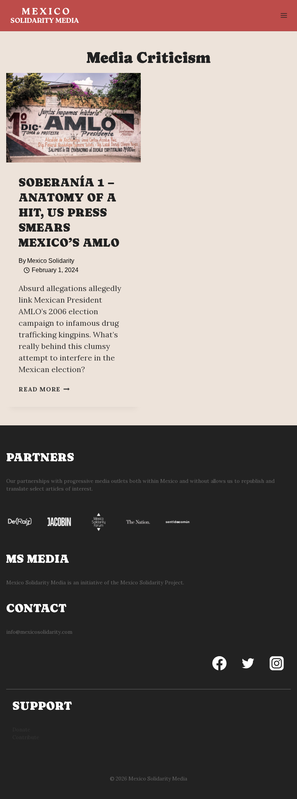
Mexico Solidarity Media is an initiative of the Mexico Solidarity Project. (95, 582)
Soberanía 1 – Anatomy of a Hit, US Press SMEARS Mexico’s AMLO (69, 212)
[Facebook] (219, 663)
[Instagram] (276, 663)
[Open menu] (284, 15)
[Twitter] (248, 663)
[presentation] (73, 118)
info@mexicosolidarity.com (39, 632)
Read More (44, 389)
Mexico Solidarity (50, 260)
